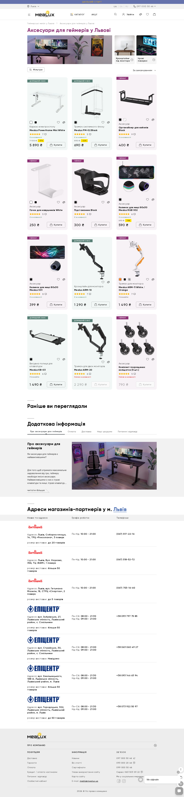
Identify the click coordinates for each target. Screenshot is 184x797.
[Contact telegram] (134, 758)
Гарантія (32, 763)
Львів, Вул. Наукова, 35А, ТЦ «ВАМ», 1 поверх (44, 561)
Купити (58, 145)
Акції (94, 14)
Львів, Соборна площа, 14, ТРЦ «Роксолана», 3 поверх (46, 536)
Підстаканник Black (85, 210)
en (121, 6)
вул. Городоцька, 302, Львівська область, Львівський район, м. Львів (46, 710)
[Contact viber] (134, 763)
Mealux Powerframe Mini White (47, 130)
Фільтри (38, 69)
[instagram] (124, 781)
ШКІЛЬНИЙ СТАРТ (92, 2)
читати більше (36, 490)
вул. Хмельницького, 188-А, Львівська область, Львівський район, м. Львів (44, 679)
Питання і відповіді (37, 776)
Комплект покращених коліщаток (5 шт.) (132, 368)
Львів (120, 509)
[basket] (154, 14)
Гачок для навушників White (46, 210)
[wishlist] (147, 14)
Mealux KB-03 (38, 369)
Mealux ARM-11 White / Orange (132, 288)
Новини (75, 758)
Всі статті (77, 763)
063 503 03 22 (132, 772)
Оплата (31, 767)
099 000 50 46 (124, 767)
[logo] (44, 13)
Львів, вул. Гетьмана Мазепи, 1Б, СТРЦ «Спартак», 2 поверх (46, 591)
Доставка (32, 758)
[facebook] (118, 781)
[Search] (115, 14)
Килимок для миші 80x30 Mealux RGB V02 (133, 208)
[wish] (58, 122)
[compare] (140, 14)
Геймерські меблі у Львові (40, 23)
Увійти (130, 14)
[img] (47, 102)
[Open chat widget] (179, 791)
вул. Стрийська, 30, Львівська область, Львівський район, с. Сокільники (46, 650)
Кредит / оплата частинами (42, 772)
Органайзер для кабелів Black (133, 129)
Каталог (80, 14)
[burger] (29, 15)
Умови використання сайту (86, 772)
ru (126, 6)
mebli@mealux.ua (89, 781)
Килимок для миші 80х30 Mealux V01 (44, 288)
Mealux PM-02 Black (85, 130)
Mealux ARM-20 (83, 369)
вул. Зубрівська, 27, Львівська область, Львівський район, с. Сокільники (46, 619)
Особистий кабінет (37, 781)
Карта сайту (78, 776)
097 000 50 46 (145, 6)
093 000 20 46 (124, 763)
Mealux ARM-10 (83, 290)
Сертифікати (79, 767)
